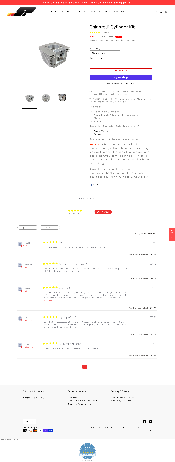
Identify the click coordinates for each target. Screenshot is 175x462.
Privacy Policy (121, 401)
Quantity (96, 58)
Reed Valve (101, 131)
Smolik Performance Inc (113, 428)
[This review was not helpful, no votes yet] (155, 254)
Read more (48, 300)
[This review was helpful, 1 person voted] (151, 254)
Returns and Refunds (82, 401)
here (133, 139)
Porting (95, 48)
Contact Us (75, 397)
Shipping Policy (33, 397)
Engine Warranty (80, 404)
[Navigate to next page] (96, 367)
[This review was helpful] (151, 278)
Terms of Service (123, 397)
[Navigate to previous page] (79, 367)
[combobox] (28, 227)
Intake (98, 134)
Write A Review (103, 212)
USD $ (29, 421)
